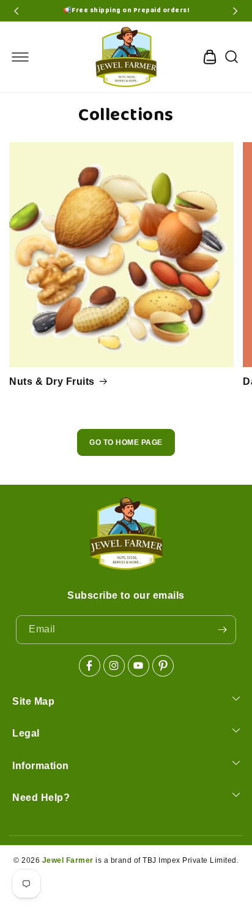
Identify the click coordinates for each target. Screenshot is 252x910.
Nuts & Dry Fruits (52, 381)
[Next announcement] (235, 11)
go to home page (126, 442)
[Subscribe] (222, 629)
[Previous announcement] (16, 11)
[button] (20, 57)
